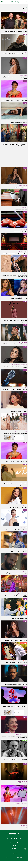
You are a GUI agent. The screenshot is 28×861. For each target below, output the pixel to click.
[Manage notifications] (25, 849)
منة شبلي (25, 527)
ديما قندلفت (17, 52)
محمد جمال (20, 387)
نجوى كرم (25, 75)
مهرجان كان (18, 431)
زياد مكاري (18, 142)
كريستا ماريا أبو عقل (23, 734)
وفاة (18, 30)
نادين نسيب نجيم (24, 364)
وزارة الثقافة (12, 661)
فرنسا (14, 431)
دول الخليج (20, 409)
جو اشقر (25, 342)
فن (20, 30)
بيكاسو (25, 758)
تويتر (21, 639)
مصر (19, 98)
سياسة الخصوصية (14, 854)
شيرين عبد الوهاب (24, 98)
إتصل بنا (14, 848)
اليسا (26, 505)
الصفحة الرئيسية (14, 843)
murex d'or (25, 142)
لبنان (19, 185)
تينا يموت (23, 120)
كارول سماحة (24, 30)
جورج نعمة (25, 571)
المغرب (21, 75)
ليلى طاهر (20, 251)
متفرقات (24, 740)
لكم (26, 229)
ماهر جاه (25, 617)
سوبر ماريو (19, 705)
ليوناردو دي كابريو (17, 364)
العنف (21, 229)
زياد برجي (25, 781)
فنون (25, 12)
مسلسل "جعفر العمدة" (21, 683)
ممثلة (23, 207)
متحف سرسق (17, 661)
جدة (19, 460)
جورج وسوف (25, 52)
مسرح (19, 593)
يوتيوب (19, 781)
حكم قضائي (18, 803)
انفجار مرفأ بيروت (24, 661)
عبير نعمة (23, 482)
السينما (23, 705)
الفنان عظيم (23, 319)
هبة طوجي (25, 185)
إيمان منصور (25, 825)
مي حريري (21, 297)
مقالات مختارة (23, 643)
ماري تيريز (23, 273)
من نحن (14, 845)
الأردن (22, 342)
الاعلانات (14, 851)
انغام (26, 409)
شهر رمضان (14, 683)
